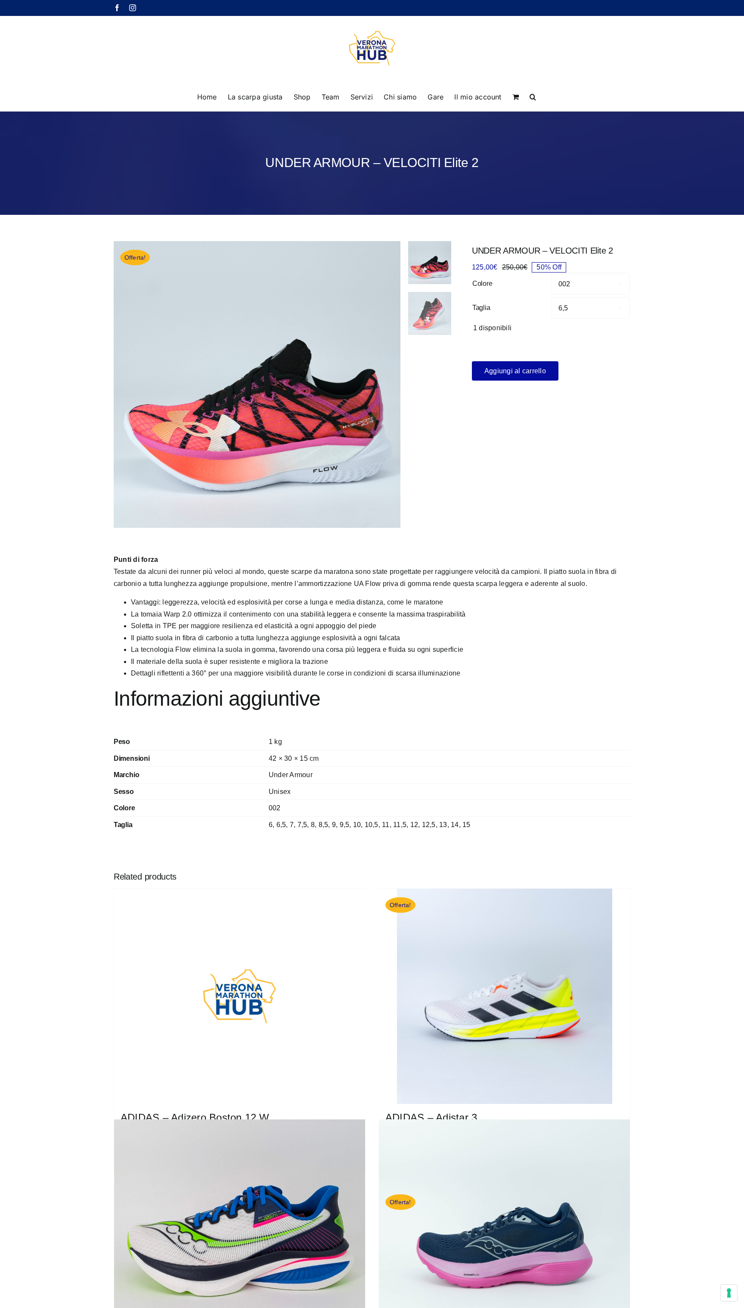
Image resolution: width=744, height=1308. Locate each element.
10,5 (371, 824)
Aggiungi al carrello (515, 371)
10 (357, 824)
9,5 (345, 824)
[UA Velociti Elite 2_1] (257, 384)
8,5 (324, 824)
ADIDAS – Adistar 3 (431, 1117)
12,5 (429, 824)
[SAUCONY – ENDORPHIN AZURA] (239, 1245)
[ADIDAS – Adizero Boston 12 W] (239, 996)
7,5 (302, 824)
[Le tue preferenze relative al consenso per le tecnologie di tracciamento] (729, 1293)
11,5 (399, 824)
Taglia (481, 307)
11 (385, 824)
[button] (533, 96)
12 (414, 824)
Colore (482, 283)
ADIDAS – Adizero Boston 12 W (195, 1117)
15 (466, 824)
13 (443, 824)
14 (455, 824)
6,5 (281, 824)
